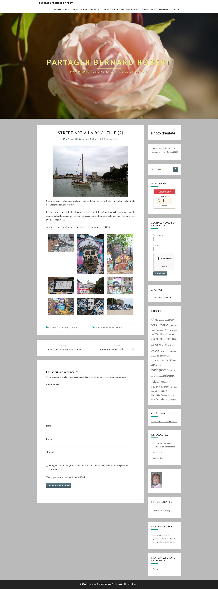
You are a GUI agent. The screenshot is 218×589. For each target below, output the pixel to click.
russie (172, 395)
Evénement (158, 339)
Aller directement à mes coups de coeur (121, 9)
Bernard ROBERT (90, 139)
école (170, 400)
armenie (172, 319)
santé (153, 400)
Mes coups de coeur (69, 327)
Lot (157, 365)
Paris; (165, 382)
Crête (175, 330)
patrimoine (157, 386)
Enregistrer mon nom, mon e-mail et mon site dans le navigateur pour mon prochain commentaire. (88, 467)
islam (163, 355)
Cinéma (169, 330)
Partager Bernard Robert (56, 3)
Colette (175, 9)
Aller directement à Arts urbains (155, 9)
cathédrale (155, 330)
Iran (158, 355)
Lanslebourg (158, 360)
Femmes (171, 338)
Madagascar (159, 370)
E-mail (50, 438)
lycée (159, 365)
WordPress (117, 584)
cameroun (173, 325)
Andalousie (164, 320)
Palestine (157, 382)
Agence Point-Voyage (162, 510)
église (174, 400)
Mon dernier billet (62, 9)
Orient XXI (157, 569)
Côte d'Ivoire (160, 334)
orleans (169, 375)
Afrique (155, 319)
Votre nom (158, 235)
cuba (153, 334)
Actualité (53, 327)
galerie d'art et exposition (109, 327)
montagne (159, 376)
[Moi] (156, 481)
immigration (171, 351)
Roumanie (166, 395)
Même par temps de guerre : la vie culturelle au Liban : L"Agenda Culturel (164, 538)
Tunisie (160, 399)
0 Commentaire (110, 139)
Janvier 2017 (158, 452)
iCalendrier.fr (164, 191)
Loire (153, 364)
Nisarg (135, 584)
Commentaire (52, 384)
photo (166, 386)
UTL (166, 400)
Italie (168, 356)
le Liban (171, 360)
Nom (49, 425)
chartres (161, 330)
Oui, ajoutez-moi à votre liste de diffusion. (68, 477)
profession (161, 390)
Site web (50, 452)
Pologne (173, 387)
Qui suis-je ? (158, 458)
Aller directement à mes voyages (87, 9)
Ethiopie (170, 334)
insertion (153, 356)
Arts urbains (159, 325)
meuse (153, 376)
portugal (153, 391)
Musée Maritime (67, 204)
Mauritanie (171, 370)
